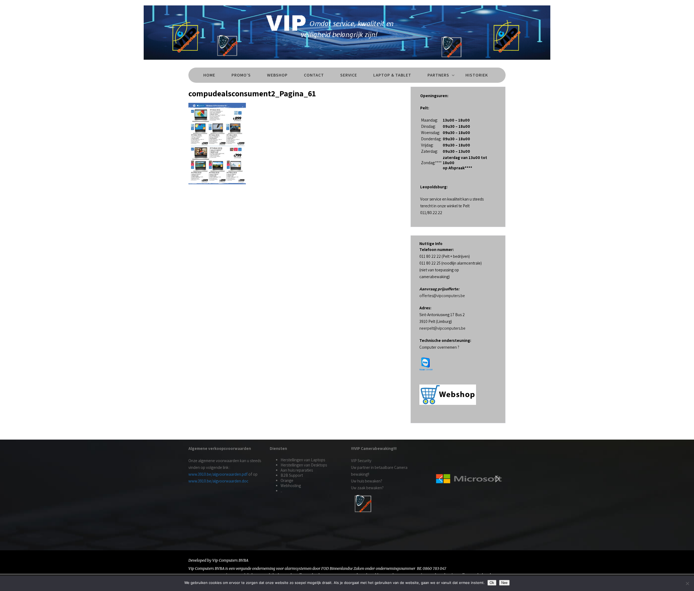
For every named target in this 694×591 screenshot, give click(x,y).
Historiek (476, 75)
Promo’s (241, 75)
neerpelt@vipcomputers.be (442, 328)
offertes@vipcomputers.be (442, 295)
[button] (440, 479)
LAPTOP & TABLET (392, 75)
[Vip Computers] (347, 60)
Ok (492, 583)
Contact (314, 75)
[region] (469, 479)
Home (209, 75)
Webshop (277, 75)
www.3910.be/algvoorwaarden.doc (218, 481)
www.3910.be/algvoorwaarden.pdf (218, 474)
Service (348, 75)
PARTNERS (438, 75)
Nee (504, 583)
